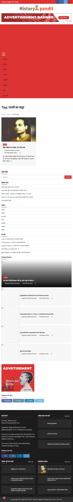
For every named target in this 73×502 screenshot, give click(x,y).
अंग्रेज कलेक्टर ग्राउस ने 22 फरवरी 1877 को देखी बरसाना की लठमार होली (36, 314)
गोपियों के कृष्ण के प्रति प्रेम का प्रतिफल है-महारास (58, 444)
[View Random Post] (65, 75)
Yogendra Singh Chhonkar (12, 150)
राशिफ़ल (5, 85)
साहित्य (5, 69)
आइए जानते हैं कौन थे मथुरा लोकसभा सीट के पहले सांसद (32, 332)
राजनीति (5, 80)
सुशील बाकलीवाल (5, 252)
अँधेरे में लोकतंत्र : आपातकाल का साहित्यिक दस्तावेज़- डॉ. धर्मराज (16, 194)
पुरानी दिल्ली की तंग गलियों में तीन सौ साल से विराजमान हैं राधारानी (34, 295)
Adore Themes (56, 499)
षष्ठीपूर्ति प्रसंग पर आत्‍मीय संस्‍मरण (18, 469)
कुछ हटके (5, 96)
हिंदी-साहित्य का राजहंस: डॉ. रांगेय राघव (14, 147)
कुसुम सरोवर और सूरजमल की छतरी (15, 239)
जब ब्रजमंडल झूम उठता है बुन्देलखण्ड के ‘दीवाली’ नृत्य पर (14, 190)
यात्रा (4, 90)
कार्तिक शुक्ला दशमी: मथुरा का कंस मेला (10, 187)
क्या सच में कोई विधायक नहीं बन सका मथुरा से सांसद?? (19, 280)
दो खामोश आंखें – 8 (14, 249)
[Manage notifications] (4, 497)
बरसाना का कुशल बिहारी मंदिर (18, 242)
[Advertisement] (36, 37)
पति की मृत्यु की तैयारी (6, 200)
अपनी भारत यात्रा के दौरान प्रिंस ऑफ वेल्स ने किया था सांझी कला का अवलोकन (22, 479)
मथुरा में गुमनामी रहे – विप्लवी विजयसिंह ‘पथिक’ (57, 489)
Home (5, 59)
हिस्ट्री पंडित (28, 499)
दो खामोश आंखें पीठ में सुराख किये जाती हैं (21, 252)
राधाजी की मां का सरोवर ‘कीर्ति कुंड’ (21, 245)
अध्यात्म (5, 75)
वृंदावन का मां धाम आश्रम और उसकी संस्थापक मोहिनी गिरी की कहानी (17, 197)
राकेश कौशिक (4, 249)
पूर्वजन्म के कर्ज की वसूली (25, 351)
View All (67, 416)
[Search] (69, 75)
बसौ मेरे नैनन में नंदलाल (52, 434)
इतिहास (5, 64)
